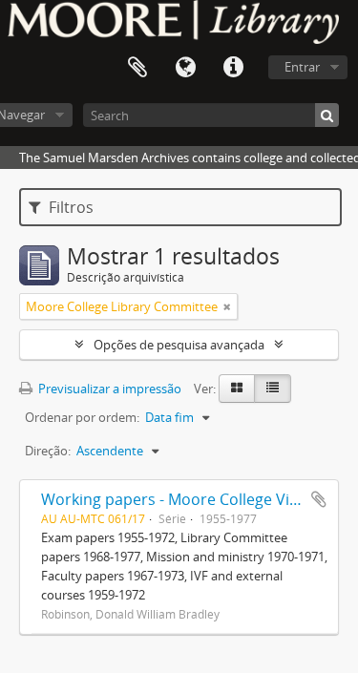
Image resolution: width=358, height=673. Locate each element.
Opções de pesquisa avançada (179, 344)
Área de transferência (137, 68)
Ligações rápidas (233, 68)
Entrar (302, 66)
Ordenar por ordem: (82, 417)
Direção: (48, 450)
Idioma (185, 68)
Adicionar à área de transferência (318, 499)
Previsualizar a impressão (108, 388)
